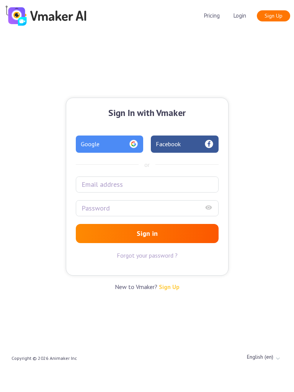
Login (240, 15)
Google (90, 144)
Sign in (147, 233)
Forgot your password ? (147, 255)
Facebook (168, 144)
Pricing (212, 15)
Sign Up (274, 15)
